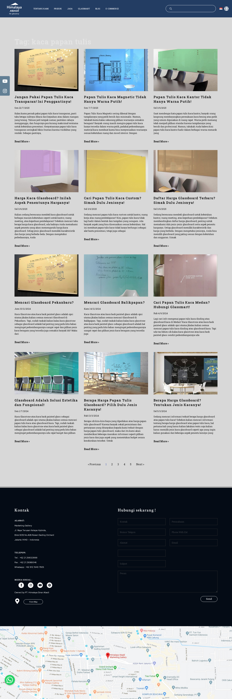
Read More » (22, 141)
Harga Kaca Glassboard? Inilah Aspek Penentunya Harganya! (42, 200)
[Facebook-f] (21, 585)
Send (209, 598)
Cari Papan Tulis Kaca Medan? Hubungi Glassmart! (182, 304)
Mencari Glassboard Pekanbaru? (44, 302)
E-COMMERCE (112, 8)
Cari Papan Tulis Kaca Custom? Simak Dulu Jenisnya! (112, 200)
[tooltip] (5, 81)
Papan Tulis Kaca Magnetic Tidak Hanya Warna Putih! (115, 99)
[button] (33, 601)
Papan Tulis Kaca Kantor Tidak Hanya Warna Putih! (183, 99)
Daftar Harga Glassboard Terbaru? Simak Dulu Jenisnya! (184, 200)
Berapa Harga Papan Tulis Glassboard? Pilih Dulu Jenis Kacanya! (110, 404)
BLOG (97, 8)
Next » (140, 464)
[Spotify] (49, 585)
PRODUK (58, 8)
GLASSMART (84, 8)
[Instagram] (30, 585)
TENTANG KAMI (41, 8)
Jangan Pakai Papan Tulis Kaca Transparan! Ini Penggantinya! (43, 99)
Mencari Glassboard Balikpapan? (114, 302)
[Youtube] (40, 585)
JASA (69, 8)
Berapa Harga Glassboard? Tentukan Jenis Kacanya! (177, 402)
